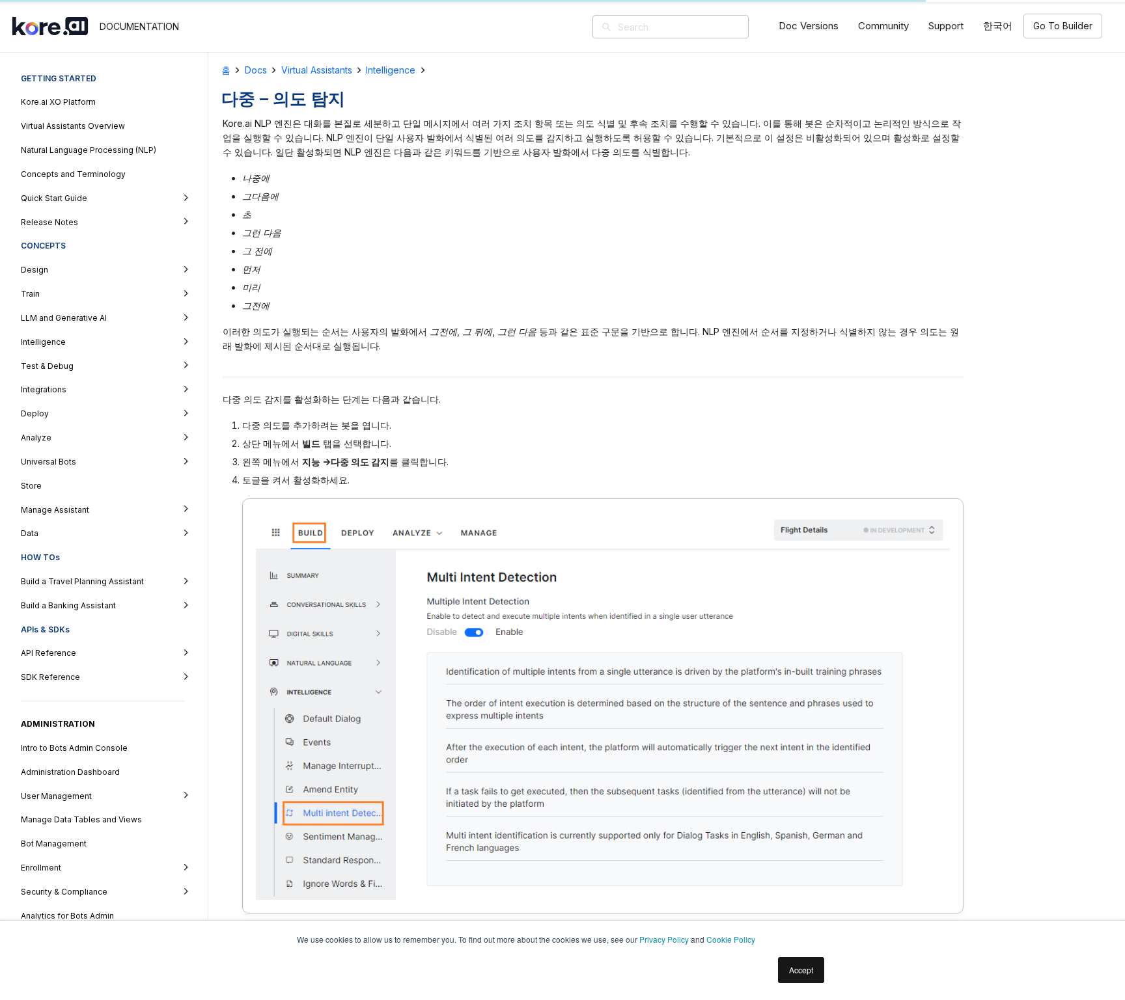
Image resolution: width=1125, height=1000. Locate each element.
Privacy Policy (664, 939)
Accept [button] (801, 969)
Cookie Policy (730, 939)
